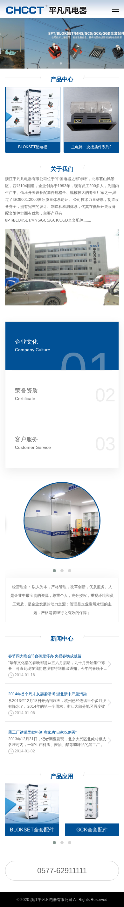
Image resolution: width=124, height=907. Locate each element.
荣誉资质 (26, 394)
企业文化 (32, 345)
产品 (62, 79)
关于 (62, 169)
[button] (54, 570)
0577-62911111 (62, 870)
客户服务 (33, 443)
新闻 (62, 638)
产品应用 (62, 776)
